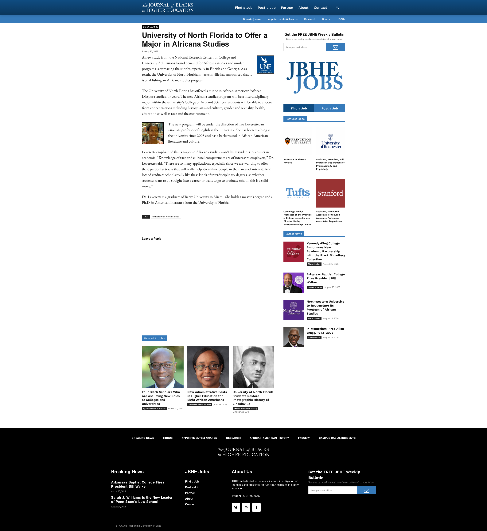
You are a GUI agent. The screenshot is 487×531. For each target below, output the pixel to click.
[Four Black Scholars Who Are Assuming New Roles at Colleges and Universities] (163, 367)
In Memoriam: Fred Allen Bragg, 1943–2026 (325, 330)
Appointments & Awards (154, 408)
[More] (237, 224)
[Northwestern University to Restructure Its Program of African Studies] (293, 310)
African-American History (245, 408)
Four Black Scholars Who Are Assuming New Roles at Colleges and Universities (161, 398)
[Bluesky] (236, 507)
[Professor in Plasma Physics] (297, 141)
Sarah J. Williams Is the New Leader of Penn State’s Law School (142, 499)
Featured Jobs (295, 118)
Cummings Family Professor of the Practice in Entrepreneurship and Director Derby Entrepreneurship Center (297, 218)
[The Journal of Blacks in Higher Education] (168, 7)
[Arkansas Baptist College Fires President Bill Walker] (293, 283)
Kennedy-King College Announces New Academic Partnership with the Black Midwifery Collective (326, 251)
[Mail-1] (246, 507)
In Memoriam (314, 337)
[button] (337, 7)
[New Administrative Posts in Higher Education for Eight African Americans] (208, 367)
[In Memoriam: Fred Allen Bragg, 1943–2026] (293, 337)
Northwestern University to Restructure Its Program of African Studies (325, 307)
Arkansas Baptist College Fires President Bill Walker (326, 278)
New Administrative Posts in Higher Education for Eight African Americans (207, 396)
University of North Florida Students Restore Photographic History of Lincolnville (253, 398)
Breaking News (315, 287)
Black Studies (150, 26)
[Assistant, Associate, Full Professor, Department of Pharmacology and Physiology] (330, 141)
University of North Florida (165, 216)
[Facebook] (256, 507)
